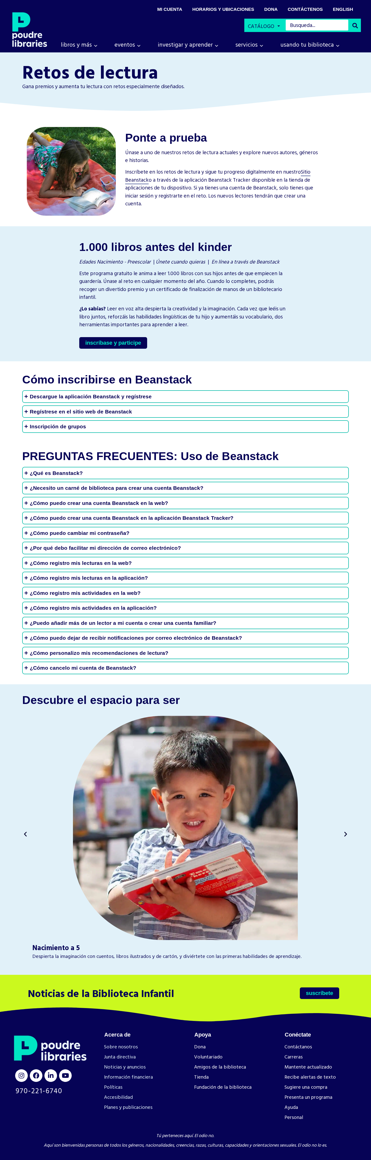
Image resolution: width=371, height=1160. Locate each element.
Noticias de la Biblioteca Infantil (101, 993)
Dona (271, 9)
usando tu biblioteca (307, 44)
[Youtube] (65, 1075)
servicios (246, 44)
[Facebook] (36, 1075)
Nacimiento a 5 (56, 947)
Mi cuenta (169, 9)
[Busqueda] (355, 26)
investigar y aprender (185, 44)
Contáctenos (305, 9)
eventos (125, 44)
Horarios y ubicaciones (223, 9)
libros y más (76, 44)
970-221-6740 (39, 1090)
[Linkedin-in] (50, 1075)
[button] (25, 834)
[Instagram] (21, 1075)
